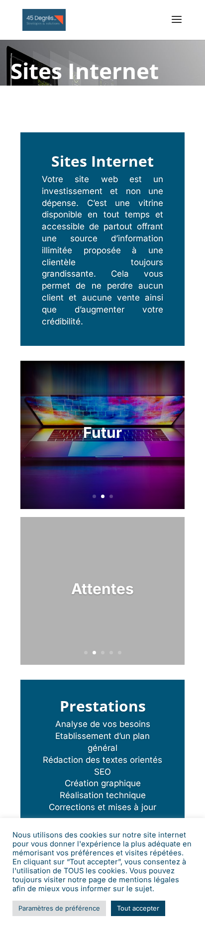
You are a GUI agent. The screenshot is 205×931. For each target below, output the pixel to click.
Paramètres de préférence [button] (59, 908)
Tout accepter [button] (138, 908)
